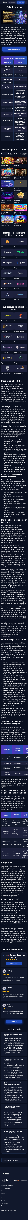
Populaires (4, 153)
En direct (11, 153)
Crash (17, 153)
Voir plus (14, 1021)
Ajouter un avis (14, 963)
